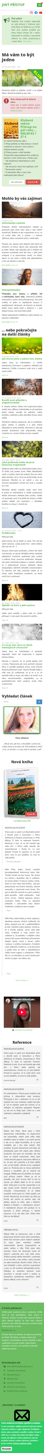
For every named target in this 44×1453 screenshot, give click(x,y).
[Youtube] (40, 13)
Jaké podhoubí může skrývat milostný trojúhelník (18, 463)
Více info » (27, 41)
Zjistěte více (7, 1330)
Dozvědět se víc (9, 265)
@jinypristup (12, 1379)
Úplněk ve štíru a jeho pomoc (18, 605)
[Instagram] (31, 13)
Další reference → (22, 1295)
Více (4, 375)
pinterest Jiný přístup (16, 1387)
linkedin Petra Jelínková (17, 1391)
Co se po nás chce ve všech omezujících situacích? (17, 646)
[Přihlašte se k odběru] (22, 1416)
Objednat (31, 182)
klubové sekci (16, 111)
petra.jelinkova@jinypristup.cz (20, 1367)
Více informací (16, 182)
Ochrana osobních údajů (22, 1443)
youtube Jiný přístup (24, 1030)
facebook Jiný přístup (16, 1371)
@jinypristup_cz (13, 1375)
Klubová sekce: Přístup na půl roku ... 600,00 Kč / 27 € (28, 128)
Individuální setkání (13, 222)
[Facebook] (36, 13)
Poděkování (8, 532)
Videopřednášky (11, 289)
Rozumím (6, 1449)
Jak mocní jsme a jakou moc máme (22, 358)
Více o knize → (22, 980)
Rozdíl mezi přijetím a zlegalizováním (14, 401)
